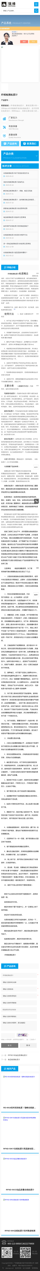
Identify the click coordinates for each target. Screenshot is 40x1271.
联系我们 (31, 143)
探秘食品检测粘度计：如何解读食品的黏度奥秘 (20, 200)
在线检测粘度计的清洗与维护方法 (15, 235)
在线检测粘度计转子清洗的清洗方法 (16, 173)
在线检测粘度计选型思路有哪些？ (15, 252)
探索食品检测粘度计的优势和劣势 (15, 208)
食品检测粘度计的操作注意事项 (14, 217)
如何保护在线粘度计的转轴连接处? (15, 226)
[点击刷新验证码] (22, 1035)
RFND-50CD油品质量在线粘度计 (20, 1190)
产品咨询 (12, 143)
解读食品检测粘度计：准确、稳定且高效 (17, 191)
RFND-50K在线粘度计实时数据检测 (20, 1231)
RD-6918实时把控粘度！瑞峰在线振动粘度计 (20, 1108)
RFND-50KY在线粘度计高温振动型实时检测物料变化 (20, 1149)
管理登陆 (35, 1268)
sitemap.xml (9, 1268)
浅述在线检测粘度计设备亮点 (13, 182)
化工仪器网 (26, 1268)
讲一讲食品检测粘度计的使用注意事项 (17, 244)
